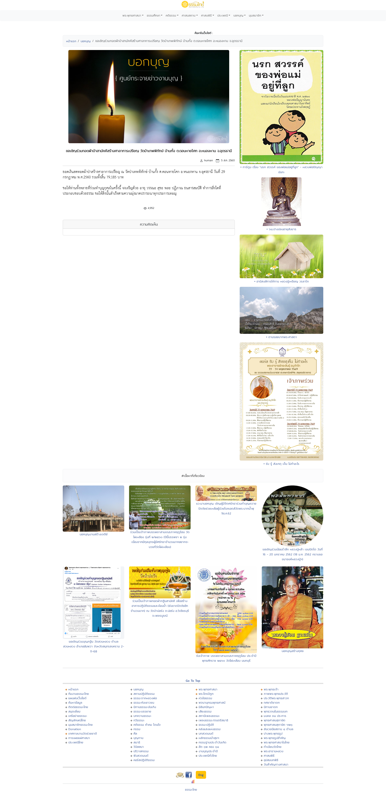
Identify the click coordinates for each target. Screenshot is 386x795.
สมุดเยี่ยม (74, 711)
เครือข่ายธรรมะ (77, 716)
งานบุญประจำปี (208, 751)
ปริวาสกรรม (141, 751)
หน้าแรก (71, 41)
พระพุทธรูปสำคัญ (275, 738)
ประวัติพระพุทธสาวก (276, 698)
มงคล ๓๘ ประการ (275, 716)
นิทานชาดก (271, 707)
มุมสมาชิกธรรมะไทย (80, 724)
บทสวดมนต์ (206, 733)
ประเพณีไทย (75, 742)
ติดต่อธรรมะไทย (78, 707)
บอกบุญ (238, 15)
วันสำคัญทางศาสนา (276, 764)
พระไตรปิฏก (206, 694)
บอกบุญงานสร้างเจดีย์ (94, 534)
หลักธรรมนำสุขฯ (209, 738)
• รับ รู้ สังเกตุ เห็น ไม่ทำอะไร (281, 464)
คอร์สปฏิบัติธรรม (144, 760)
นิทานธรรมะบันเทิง (144, 707)
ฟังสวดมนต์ (140, 755)
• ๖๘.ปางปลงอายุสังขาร (281, 229)
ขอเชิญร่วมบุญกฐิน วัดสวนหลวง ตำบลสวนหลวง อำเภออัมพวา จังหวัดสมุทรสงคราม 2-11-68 (93, 646)
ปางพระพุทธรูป (273, 733)
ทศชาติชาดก (272, 702)
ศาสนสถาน (188, 15)
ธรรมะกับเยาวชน (143, 702)
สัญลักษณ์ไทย (77, 720)
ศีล (135, 733)
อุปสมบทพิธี (271, 760)
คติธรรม (171, 15)
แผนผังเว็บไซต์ (77, 698)
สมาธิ (136, 742)
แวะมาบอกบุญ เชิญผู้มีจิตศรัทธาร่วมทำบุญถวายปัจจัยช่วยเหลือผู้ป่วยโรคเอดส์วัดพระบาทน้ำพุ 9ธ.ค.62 (226, 508)
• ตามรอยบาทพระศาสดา (281, 337)
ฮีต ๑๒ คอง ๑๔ (209, 747)
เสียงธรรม (205, 711)
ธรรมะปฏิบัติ (206, 724)
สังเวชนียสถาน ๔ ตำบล (278, 729)
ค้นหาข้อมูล (75, 702)
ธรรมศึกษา (153, 15)
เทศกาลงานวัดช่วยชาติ (82, 733)
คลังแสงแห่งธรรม (210, 729)
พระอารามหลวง (273, 751)
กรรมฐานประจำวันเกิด (212, 742)
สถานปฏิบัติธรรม (144, 694)
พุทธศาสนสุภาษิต (274, 720)
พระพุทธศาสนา (131, 15)
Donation (74, 729)
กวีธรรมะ (139, 720)
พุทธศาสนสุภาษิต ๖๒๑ (278, 724)
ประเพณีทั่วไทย (208, 755)
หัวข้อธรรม (205, 698)
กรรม (136, 729)
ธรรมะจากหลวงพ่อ (145, 698)
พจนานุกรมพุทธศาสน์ (212, 702)
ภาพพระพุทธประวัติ (276, 694)
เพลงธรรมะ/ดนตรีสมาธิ (213, 720)
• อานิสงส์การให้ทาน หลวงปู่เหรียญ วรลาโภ (281, 281)
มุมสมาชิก (255, 15)
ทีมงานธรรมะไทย (78, 694)
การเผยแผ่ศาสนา (79, 738)
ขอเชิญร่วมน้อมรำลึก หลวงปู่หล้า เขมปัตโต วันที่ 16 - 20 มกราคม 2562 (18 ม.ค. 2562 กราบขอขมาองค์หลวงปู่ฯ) (293, 554)
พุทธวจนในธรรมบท (275, 711)
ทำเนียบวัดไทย (272, 747)
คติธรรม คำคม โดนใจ (147, 724)
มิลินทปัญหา (206, 707)
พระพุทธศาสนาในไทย (277, 742)
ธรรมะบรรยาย (142, 711)
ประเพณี (222, 15)
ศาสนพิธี (206, 15)
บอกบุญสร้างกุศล (293, 651)
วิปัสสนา (138, 747)
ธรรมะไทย (191, 789)
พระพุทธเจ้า (271, 689)
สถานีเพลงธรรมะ (209, 716)
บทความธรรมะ (142, 716)
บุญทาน (138, 738)
